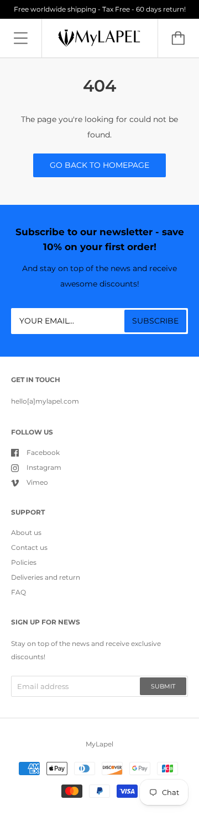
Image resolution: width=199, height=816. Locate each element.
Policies (23, 562)
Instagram (44, 467)
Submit (163, 686)
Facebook (43, 452)
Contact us (29, 547)
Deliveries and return (45, 577)
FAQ (18, 592)
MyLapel (99, 744)
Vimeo (37, 482)
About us (26, 532)
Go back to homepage (99, 165)
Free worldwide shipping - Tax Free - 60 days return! (100, 9)
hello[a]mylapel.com (45, 401)
